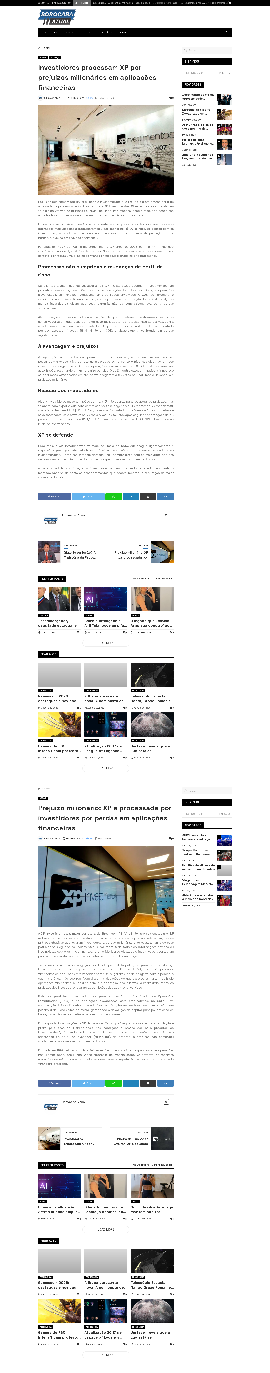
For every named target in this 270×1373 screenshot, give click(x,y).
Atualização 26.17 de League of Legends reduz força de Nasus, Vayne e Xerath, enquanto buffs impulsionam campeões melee (105, 748)
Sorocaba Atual (74, 515)
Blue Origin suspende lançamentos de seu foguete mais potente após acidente (197, 157)
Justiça (55, 57)
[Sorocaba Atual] (57, 17)
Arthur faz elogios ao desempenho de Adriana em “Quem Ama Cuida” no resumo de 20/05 (197, 127)
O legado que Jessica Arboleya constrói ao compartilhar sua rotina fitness (150, 623)
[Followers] (230, 3)
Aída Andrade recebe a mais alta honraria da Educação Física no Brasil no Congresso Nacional (197, 897)
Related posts (141, 579)
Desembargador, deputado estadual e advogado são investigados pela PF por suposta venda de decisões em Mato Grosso (58, 623)
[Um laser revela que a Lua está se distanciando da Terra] (152, 724)
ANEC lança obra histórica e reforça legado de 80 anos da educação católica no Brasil (198, 837)
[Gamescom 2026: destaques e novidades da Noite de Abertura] (59, 675)
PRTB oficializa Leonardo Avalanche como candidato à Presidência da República (197, 142)
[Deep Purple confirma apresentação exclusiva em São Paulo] (224, 99)
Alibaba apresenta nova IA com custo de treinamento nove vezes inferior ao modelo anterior (104, 698)
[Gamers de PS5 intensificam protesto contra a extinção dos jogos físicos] (59, 724)
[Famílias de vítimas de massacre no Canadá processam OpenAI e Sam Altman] (224, 870)
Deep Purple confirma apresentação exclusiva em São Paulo (198, 97)
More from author (162, 579)
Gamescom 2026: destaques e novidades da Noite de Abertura (59, 698)
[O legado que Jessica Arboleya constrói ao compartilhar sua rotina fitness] (152, 599)
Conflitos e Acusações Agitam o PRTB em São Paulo (168, 3)
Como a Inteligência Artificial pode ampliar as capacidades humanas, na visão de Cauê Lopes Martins (105, 623)
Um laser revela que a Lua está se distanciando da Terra (151, 748)
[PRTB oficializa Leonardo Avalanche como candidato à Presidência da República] (224, 144)
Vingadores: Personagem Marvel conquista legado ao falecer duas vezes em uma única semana (198, 882)
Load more (106, 643)
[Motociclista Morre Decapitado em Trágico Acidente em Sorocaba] (224, 114)
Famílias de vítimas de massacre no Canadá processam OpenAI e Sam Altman (198, 867)
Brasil (47, 48)
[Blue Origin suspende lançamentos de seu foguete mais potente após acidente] (224, 159)
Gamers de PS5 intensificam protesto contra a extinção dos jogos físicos (58, 748)
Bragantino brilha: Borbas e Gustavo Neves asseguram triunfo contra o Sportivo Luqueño (195, 852)
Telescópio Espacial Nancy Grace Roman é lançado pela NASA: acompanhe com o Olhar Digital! (151, 698)
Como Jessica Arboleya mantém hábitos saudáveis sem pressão (152, 1209)
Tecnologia (45, 690)
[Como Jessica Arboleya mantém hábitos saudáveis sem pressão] (152, 1186)
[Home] (39, 48)
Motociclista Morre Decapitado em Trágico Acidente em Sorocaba (197, 112)
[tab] (140, 579)
